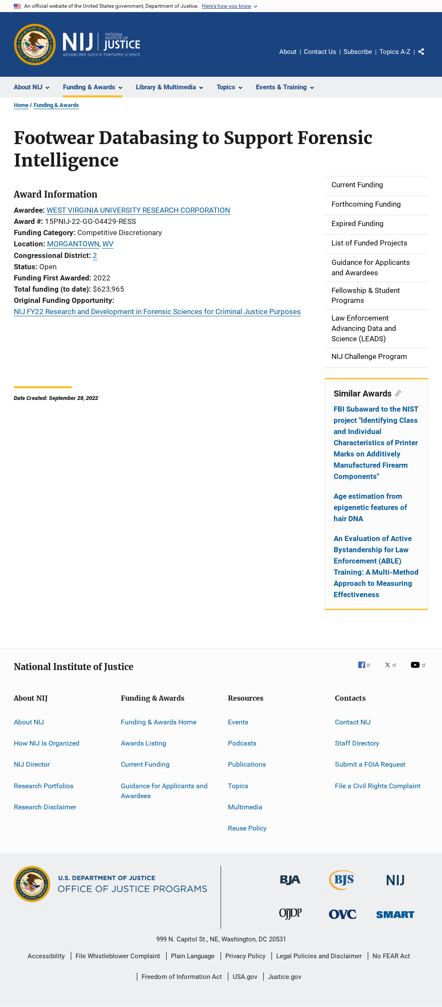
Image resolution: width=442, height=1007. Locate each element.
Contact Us (320, 52)
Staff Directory (357, 743)
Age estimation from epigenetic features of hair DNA (370, 507)
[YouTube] (419, 670)
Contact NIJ (353, 721)
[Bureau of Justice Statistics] (343, 891)
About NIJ (29, 721)
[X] (393, 670)
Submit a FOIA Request (370, 764)
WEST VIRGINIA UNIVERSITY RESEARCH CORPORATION (138, 210)
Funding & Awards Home (158, 721)
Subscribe (358, 52)
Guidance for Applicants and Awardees (164, 790)
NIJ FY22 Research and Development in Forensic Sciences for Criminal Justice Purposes (157, 311)
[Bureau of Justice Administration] (290, 886)
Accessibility (46, 956)
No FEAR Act (391, 956)
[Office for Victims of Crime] (343, 920)
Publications (247, 764)
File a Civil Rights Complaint (377, 785)
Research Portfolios (43, 785)
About (288, 52)
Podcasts (242, 743)
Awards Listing (143, 743)
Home (21, 105)
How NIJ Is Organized (46, 743)
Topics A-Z (394, 52)
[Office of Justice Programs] (35, 44)
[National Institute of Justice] (395, 887)
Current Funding (145, 764)
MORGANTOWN (73, 243)
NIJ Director (32, 764)
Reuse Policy (247, 828)
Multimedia (245, 807)
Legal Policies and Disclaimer (319, 956)
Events (238, 721)
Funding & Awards (56, 105)
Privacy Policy (245, 956)
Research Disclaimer (45, 807)
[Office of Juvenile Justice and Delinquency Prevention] (290, 921)
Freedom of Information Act (182, 977)
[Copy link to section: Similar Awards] (396, 392)
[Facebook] (367, 670)
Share (428, 57)
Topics (238, 785)
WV (108, 243)
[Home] (101, 44)
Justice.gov (284, 977)
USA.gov (245, 977)
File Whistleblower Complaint (118, 956)
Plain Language (193, 956)
